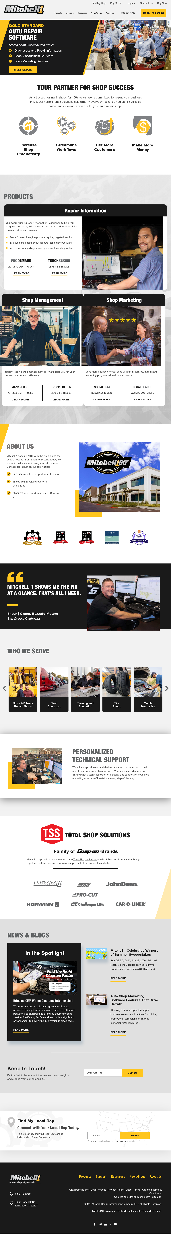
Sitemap (156, 1197)
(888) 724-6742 (22, 1194)
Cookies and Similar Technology (132, 1197)
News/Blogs (96, 13)
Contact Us (146, 3)
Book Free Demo (153, 12)
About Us (110, 13)
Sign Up (132, 1073)
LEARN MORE (21, 273)
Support (70, 13)
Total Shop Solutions (85, 859)
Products (58, 13)
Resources (82, 13)
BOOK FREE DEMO (22, 70)
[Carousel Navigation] (85, 688)
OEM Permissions (79, 1189)
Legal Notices (98, 1189)
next (166, 688)
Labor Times (132, 1189)
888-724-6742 (128, 12)
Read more (21, 1029)
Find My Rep (99, 3)
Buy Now (162, 3)
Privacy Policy (116, 1189)
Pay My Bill (116, 3)
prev (4, 688)
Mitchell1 (24, 9)
